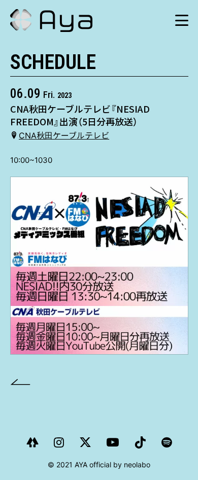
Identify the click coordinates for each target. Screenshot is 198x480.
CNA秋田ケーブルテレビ (64, 135)
